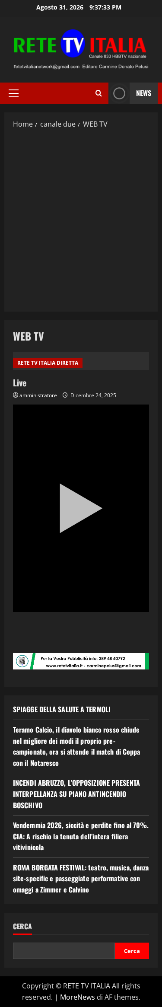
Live (19, 382)
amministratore (38, 395)
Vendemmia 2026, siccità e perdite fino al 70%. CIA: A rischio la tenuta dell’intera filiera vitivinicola (81, 836)
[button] (13, 93)
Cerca (22, 926)
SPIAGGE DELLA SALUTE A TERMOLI (62, 709)
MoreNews (77, 997)
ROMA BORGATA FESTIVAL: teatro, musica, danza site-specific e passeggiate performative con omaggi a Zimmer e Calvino (81, 878)
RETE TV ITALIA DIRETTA (47, 362)
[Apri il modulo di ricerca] (98, 93)
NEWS (143, 93)
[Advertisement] (81, 220)
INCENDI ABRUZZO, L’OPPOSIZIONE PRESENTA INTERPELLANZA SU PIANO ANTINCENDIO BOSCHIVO (76, 794)
